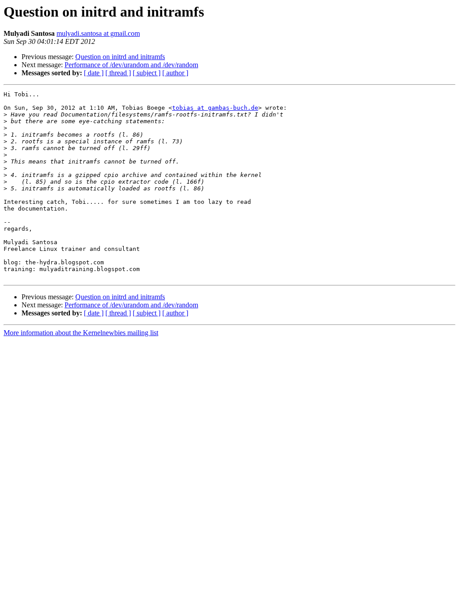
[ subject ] (146, 73)
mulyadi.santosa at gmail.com (98, 33)
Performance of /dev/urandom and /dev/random (131, 65)
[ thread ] (118, 73)
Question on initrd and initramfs (120, 56)
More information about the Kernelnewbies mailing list (81, 332)
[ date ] (94, 73)
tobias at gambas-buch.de (215, 107)
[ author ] (175, 73)
